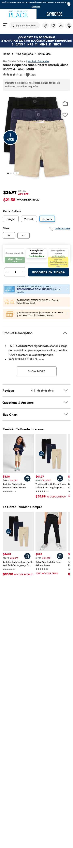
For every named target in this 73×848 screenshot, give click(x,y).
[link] (45, 25)
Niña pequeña (24, 54)
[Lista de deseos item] (54, 28)
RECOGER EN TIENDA (48, 272)
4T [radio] (23, 235)
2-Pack (29, 219)
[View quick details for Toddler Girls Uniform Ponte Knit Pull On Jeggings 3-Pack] (60, 478)
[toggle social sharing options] (65, 103)
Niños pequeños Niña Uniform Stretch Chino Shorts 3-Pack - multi (35, 67)
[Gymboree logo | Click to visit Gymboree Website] (54, 14)
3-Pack (47, 219)
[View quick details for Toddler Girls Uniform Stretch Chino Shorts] (27, 478)
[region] (36, 4)
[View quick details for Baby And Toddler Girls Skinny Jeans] (60, 556)
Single (11, 219)
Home (6, 54)
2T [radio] (9, 235)
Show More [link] (36, 371)
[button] (53, 25)
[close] (69, 4)
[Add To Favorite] (65, 115)
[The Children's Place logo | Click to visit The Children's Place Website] (18, 14)
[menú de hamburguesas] (5, 25)
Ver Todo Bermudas (38, 61)
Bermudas (44, 54)
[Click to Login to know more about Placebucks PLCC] (67, 314)
